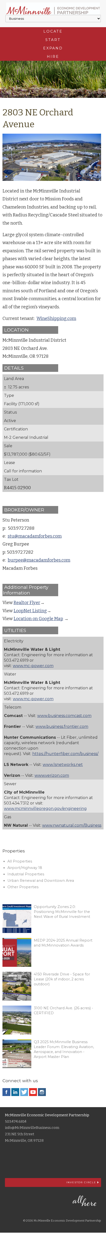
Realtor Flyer (27, 602)
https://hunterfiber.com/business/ (65, 753)
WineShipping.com (56, 318)
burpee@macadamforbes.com (39, 560)
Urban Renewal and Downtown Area (40, 880)
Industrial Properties (25, 874)
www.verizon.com (52, 775)
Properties (13, 850)
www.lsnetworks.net (63, 764)
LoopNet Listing (30, 610)
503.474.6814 (15, 1121)
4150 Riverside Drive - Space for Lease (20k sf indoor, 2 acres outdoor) (62, 979)
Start (52, 40)
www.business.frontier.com (61, 726)
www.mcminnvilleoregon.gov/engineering (45, 808)
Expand (53, 48)
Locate (52, 31)
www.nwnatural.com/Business (71, 825)
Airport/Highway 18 (24, 867)
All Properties (19, 861)
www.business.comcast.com (64, 715)
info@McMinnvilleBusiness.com (32, 1128)
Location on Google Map (38, 618)
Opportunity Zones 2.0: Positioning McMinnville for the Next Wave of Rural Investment (62, 912)
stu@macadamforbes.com (35, 536)
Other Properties (22, 887)
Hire (53, 56)
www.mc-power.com (33, 665)
